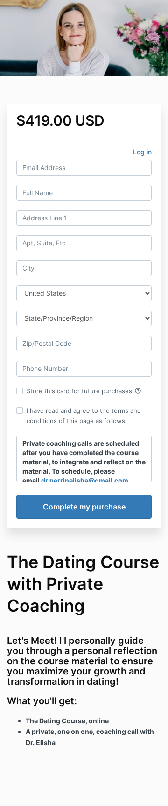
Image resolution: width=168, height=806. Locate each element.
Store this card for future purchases (84, 391)
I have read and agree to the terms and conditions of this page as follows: (84, 415)
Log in (142, 152)
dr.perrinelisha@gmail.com (84, 480)
